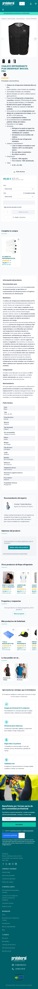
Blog (3, 930)
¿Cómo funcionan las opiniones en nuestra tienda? (15, 553)
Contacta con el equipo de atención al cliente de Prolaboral (10, 898)
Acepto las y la (19, 830)
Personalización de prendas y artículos (10, 891)
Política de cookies (7, 882)
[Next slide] (35, 38)
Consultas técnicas (8, 903)
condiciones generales (15, 830)
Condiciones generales (8, 879)
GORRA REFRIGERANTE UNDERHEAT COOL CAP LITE (22, 643)
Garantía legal (6, 872)
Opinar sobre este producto (19, 547)
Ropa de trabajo (11, 18)
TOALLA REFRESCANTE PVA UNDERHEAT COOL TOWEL (7, 643)
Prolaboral (3, 18)
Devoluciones (6, 923)
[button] (3, 61)
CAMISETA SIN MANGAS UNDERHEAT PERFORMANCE (21, 586)
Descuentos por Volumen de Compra (10, 919)
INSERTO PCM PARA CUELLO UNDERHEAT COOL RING (8, 586)
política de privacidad (28, 830)
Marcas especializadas (8, 926)
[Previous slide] (2, 38)
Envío (3, 915)
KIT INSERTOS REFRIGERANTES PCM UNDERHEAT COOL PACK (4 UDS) (10, 257)
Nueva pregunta (19, 614)
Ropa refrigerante (20, 18)
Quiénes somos (6, 906)
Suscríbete (19, 824)
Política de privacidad (8, 875)
